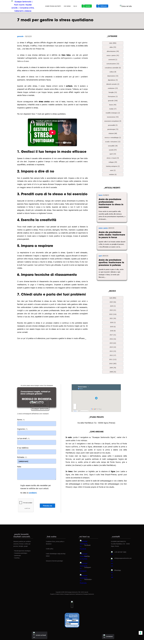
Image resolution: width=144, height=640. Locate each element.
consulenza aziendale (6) (113, 68)
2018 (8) (113, 331)
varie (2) (112, 170)
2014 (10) (113, 347)
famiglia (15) (113, 92)
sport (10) (113, 154)
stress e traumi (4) (113, 158)
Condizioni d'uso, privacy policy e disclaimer (55, 543)
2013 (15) (113, 351)
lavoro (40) (112, 105)
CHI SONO (67, 6)
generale (20, 36)
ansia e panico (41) (113, 55)
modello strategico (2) (113, 113)
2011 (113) (112, 359)
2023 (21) (113, 310)
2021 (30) (113, 318)
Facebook (87, 545)
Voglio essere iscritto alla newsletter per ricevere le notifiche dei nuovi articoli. (35, 487)
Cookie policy (49, 548)
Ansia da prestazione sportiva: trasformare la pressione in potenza (111, 262)
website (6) (112, 174)
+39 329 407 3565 (120, 552)
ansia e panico (103, 228)
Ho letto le (24, 493)
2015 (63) (113, 343)
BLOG (75, 6)
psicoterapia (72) (112, 129)
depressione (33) (112, 76)
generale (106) (113, 101)
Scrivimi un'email (41, 635)
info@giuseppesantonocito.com (123, 558)
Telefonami (103, 6)
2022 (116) (112, 314)
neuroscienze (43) (113, 117)
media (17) (112, 109)
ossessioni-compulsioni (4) (112, 121)
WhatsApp (117, 570)
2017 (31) (113, 335)
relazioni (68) (113, 133)
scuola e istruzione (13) (112, 142)
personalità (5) (112, 125)
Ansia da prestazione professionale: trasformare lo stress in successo (111, 203)
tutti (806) (113, 298)
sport (100, 256)
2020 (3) (113, 322)
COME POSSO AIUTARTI (53, 6)
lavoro (100, 195)
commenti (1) (112, 59)
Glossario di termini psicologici (54, 561)
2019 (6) (113, 327)
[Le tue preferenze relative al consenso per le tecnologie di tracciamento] (140, 633)
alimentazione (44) (113, 51)
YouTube (87, 556)
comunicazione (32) (112, 64)
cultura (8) (112, 72)
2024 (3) (113, 306)
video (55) (113, 47)
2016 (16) (113, 339)
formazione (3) (113, 96)
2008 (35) (113, 372)
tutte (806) (112, 43)
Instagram (87, 567)
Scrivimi (88, 6)
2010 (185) (112, 363)
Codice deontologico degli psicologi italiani (55, 555)
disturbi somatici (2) (112, 84)
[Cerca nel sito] (126, 6)
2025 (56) (113, 302)
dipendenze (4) (113, 80)
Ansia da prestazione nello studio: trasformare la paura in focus (112, 235)
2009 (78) (113, 368)
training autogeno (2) (113, 166)
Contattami (109, 636)
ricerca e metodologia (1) (113, 137)
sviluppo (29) (113, 162)
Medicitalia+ (88, 579)
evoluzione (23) (113, 88)
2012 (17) (113, 355)
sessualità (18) (113, 146)
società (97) (113, 150)
